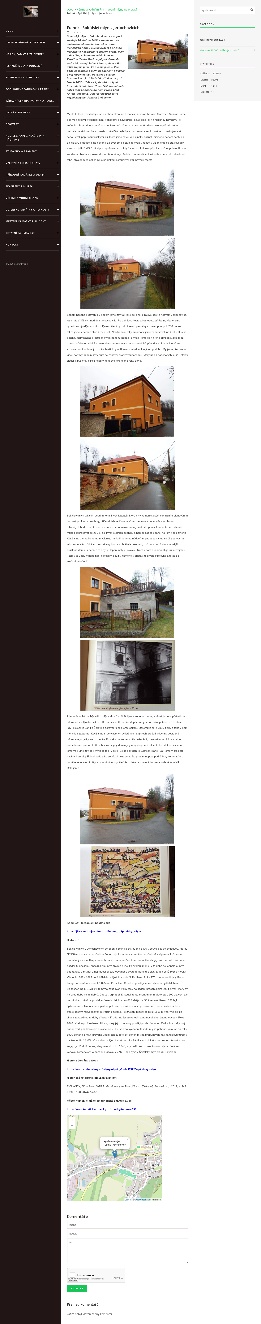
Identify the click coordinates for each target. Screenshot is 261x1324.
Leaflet (128, 1199)
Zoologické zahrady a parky (27, 89)
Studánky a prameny (21, 151)
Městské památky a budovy (26, 221)
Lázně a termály (18, 112)
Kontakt (12, 244)
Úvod (10, 31)
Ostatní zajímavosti (21, 233)
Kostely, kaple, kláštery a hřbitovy (25, 137)
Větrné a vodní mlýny (22, 198)
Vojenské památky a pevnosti (27, 209)
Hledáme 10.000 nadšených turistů (219, 50)
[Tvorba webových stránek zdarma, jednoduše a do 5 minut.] (27, 264)
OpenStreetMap (142, 1199)
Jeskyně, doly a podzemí (24, 66)
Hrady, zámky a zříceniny (25, 54)
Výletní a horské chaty (23, 163)
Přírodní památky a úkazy (25, 174)
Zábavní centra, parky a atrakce (30, 100)
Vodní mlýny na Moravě (123, 9)
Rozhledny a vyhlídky (22, 77)
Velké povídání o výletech (25, 42)
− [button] (72, 1125)
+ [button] (72, 1120)
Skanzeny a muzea (19, 186)
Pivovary (12, 124)
